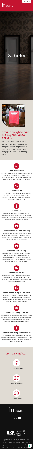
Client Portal (26, 1)
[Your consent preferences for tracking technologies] (30, 446)
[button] (29, 5)
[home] (7, 5)
